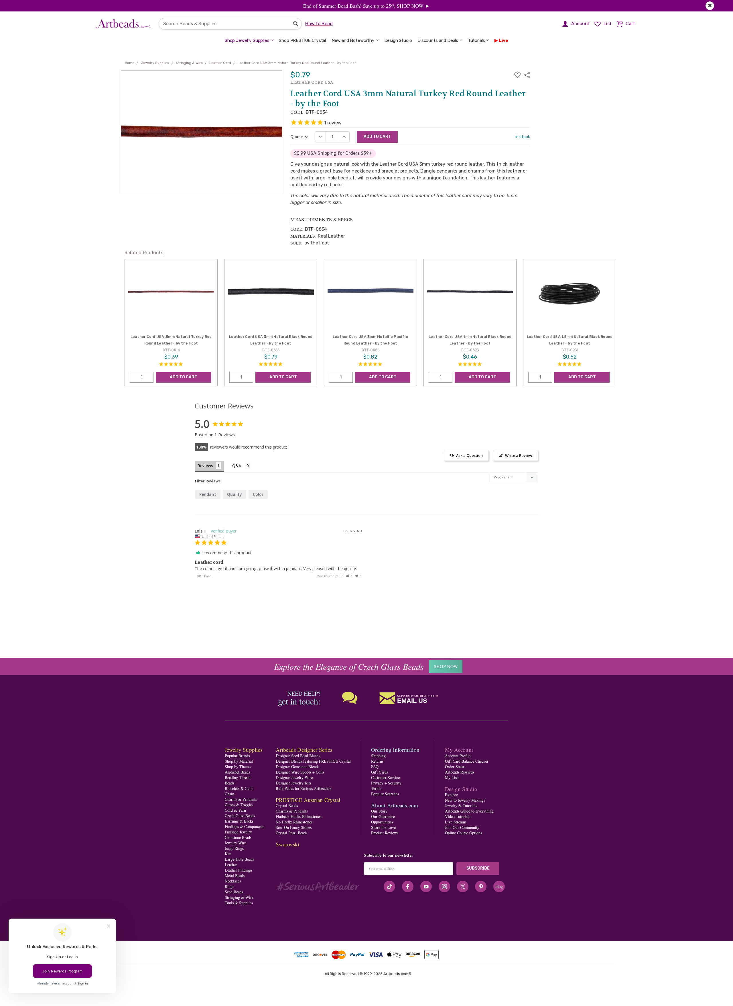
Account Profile (457, 755)
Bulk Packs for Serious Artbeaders (303, 788)
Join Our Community (462, 827)
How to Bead (319, 23)
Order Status (455, 766)
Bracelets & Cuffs (239, 788)
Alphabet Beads (237, 772)
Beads (229, 783)
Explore (451, 794)
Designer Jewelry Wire (294, 777)
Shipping (378, 755)
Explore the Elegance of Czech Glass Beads (349, 666)
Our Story (379, 811)
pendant (207, 494)
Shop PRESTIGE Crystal (302, 40)
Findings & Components (244, 826)
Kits (228, 853)
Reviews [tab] (205, 465)
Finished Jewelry (238, 832)
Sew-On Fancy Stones (294, 827)
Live (503, 40)
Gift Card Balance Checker (466, 761)
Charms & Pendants (241, 799)
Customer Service (385, 777)
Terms (376, 788)
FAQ (375, 766)
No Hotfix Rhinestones (294, 822)
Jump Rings (234, 848)
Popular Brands (237, 755)
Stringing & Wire (239, 897)
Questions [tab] (241, 466)
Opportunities (382, 822)
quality (234, 494)
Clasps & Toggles (239, 804)
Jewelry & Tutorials (461, 805)
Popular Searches (385, 793)
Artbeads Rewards (459, 772)
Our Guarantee (383, 816)
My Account (459, 749)
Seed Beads (234, 892)
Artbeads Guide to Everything (469, 811)
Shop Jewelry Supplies (247, 40)
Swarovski (287, 844)
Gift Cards (379, 772)
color (258, 494)
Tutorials (476, 40)
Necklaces (233, 881)
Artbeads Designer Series (304, 749)
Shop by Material (239, 761)
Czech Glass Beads (240, 815)
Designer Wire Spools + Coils (300, 772)
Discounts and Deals (437, 40)
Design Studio (398, 40)
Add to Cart (183, 377)
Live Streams (455, 822)
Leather (231, 864)
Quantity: (299, 136)
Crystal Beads (287, 805)
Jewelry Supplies (243, 749)
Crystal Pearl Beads (291, 832)
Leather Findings (238, 870)
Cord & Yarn (235, 810)
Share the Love (383, 827)
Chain (229, 793)
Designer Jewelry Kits (293, 783)
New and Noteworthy (353, 40)
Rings (229, 886)
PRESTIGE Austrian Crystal (308, 799)
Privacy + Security (386, 783)
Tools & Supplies (239, 902)
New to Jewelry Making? (465, 800)
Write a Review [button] (518, 455)
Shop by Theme (238, 766)
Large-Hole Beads (239, 859)
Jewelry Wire (235, 842)
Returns (377, 761)
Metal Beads (235, 875)
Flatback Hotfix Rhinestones (298, 816)
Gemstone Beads (238, 837)
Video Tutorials (457, 816)
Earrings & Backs (239, 821)
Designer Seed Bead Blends (298, 755)
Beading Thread (238, 777)
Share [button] (206, 576)
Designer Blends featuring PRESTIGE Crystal (313, 761)
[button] (349, 576)
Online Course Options (463, 832)
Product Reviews (384, 832)
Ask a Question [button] (469, 455)
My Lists (452, 777)
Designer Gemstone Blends (297, 766)
